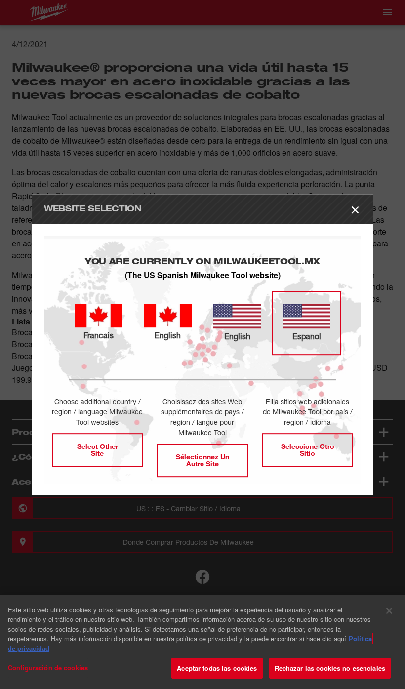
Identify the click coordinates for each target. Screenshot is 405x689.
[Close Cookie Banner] (389, 611)
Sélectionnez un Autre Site (202, 460)
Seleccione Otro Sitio (307, 449)
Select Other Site (97, 449)
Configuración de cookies (48, 667)
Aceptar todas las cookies (217, 668)
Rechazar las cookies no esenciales (330, 668)
